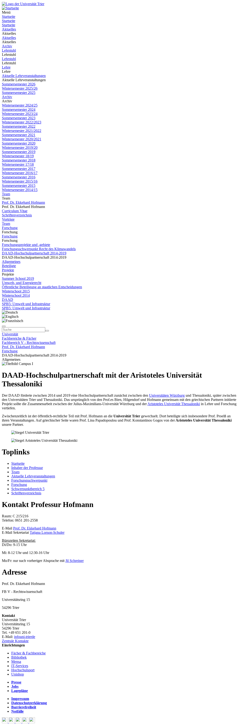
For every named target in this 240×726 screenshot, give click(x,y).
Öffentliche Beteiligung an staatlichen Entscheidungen (42, 287)
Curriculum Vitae (14, 211)
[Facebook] (5, 722)
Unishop (17, 674)
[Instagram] (25, 722)
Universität (10, 334)
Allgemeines (11, 262)
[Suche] (4, 326)
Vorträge (8, 219)
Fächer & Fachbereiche (28, 653)
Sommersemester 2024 (18, 109)
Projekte (8, 270)
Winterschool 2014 (16, 295)
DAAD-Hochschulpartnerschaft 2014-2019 (34, 253)
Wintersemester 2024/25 (20, 105)
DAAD (7, 300)
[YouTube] (18, 722)
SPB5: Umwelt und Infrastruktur (26, 304)
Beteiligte (9, 266)
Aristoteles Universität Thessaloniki (173, 404)
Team (6, 194)
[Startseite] (23, 4)
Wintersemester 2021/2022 (21, 131)
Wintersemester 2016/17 (20, 173)
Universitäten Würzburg (167, 395)
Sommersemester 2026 (18, 84)
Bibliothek (19, 657)
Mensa (16, 662)
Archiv (7, 46)
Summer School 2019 (18, 278)
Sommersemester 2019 (18, 152)
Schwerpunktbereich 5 (28, 489)
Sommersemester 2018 (18, 160)
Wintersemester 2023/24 (20, 114)
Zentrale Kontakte (15, 641)
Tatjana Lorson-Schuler (47, 532)
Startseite (8, 17)
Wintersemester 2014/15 (20, 190)
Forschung (10, 228)
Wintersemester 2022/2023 (21, 122)
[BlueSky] (12, 722)
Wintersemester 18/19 (18, 156)
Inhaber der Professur (27, 468)
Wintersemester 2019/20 (20, 148)
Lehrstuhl (9, 50)
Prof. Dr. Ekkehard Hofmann (23, 202)
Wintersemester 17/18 (18, 164)
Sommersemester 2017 (18, 169)
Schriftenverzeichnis (17, 215)
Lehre (6, 67)
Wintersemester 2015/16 (20, 181)
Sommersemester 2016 (18, 177)
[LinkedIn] (32, 722)
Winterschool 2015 (16, 291)
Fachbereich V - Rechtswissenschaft (29, 343)
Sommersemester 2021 (18, 135)
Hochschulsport (22, 670)
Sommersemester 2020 (18, 143)
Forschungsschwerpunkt (29, 480)
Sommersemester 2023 (18, 118)
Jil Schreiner (74, 561)
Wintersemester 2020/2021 (21, 139)
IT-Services (19, 666)
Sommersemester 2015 (18, 186)
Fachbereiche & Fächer (19, 338)
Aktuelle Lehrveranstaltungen (24, 76)
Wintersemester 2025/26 (20, 88)
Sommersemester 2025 (18, 93)
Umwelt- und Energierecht (21, 283)
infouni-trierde (24, 637)
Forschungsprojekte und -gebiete (26, 245)
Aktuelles (9, 29)
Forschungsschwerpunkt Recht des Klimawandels (39, 249)
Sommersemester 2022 (18, 126)
